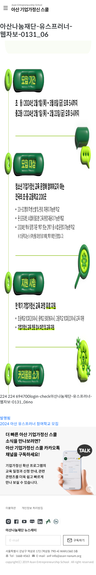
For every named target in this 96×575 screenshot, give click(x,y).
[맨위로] (90, 489)
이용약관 (11, 508)
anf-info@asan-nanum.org (64, 556)
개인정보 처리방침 (32, 508)
